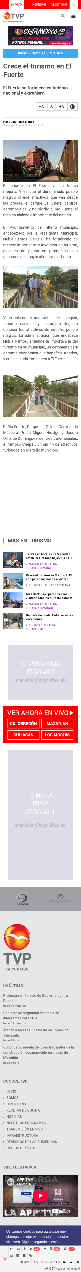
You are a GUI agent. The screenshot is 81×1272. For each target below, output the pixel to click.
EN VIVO (16, 4)
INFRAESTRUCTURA (22, 1136)
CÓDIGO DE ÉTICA (20, 1148)
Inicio (22, 53)
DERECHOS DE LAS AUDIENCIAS (31, 1142)
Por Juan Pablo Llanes (18, 121)
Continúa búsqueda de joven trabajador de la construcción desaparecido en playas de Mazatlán (38, 1052)
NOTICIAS (14, 1117)
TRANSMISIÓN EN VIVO (24, 1129)
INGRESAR (39, 4)
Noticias (38, 53)
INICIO (11, 1091)
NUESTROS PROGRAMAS (26, 1123)
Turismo (56, 53)
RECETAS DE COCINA (23, 1110)
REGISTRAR (59, 4)
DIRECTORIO (16, 1104)
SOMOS (12, 1098)
